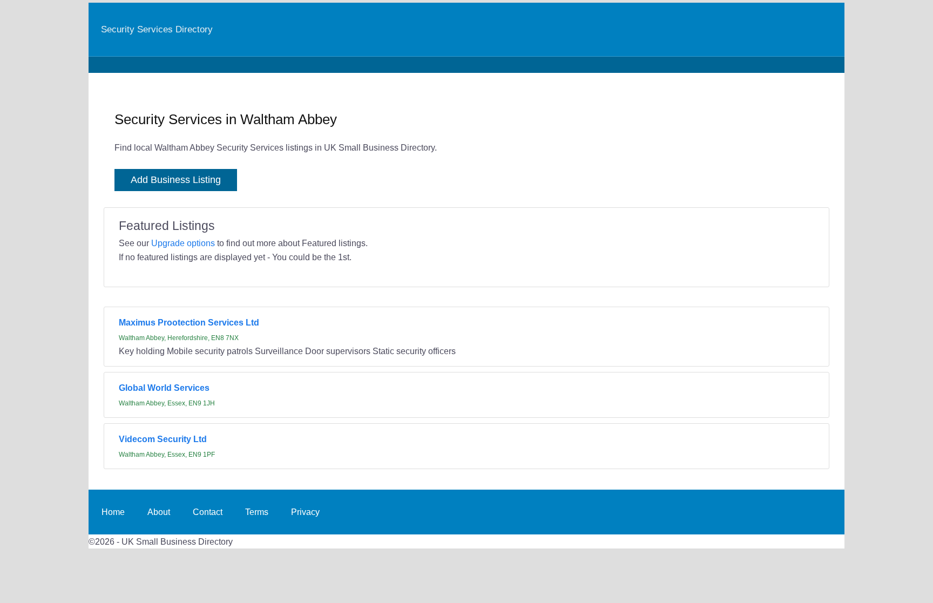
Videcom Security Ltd (163, 439)
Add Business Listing (176, 179)
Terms (256, 512)
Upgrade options (183, 243)
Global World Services (164, 387)
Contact (207, 512)
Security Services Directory (157, 29)
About (158, 512)
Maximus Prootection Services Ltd (189, 322)
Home (113, 512)
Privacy (305, 512)
